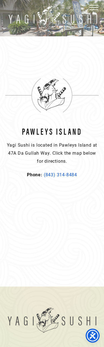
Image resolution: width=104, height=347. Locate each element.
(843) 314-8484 (60, 174)
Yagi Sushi (52, 18)
